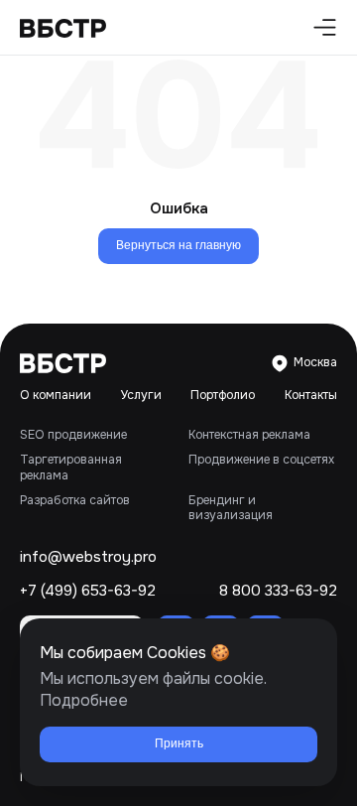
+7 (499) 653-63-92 (88, 591)
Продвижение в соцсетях (261, 460)
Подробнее (84, 700)
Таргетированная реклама (71, 467)
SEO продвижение (73, 435)
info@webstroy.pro (88, 557)
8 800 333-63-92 (278, 591)
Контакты (311, 395)
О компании (55, 395)
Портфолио (222, 395)
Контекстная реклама (249, 435)
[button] (319, 27)
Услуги (141, 395)
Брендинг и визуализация (230, 507)
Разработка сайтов (75, 500)
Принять (179, 743)
